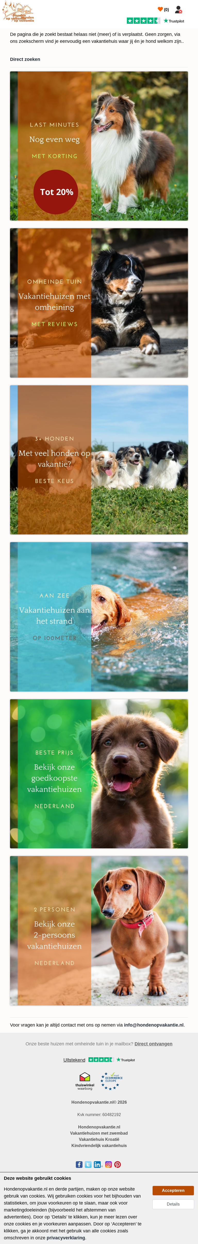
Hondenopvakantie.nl (99, 1127)
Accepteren (173, 1190)
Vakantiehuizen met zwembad (99, 1133)
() (166, 9)
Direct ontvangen (153, 1043)
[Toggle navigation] (190, 8)
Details (173, 1204)
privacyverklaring (66, 1237)
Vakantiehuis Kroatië (99, 1139)
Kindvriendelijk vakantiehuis (99, 1145)
